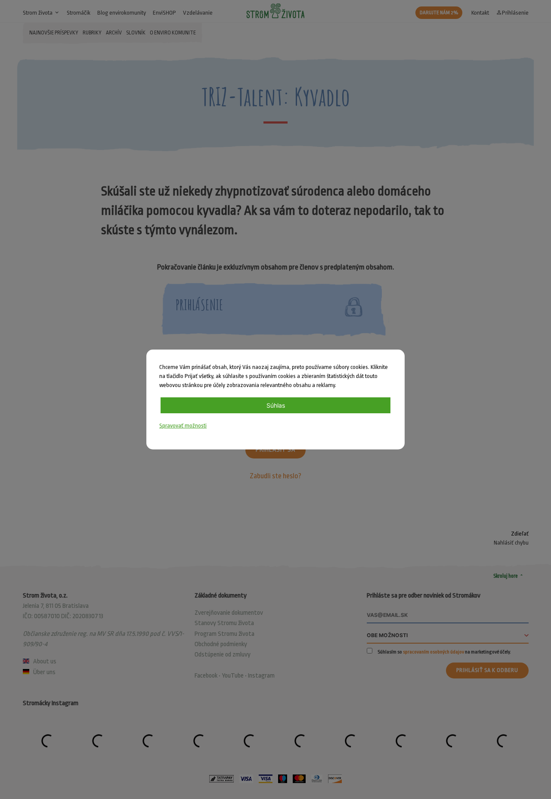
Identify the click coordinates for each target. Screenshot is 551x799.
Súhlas (275, 405)
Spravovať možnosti (183, 425)
